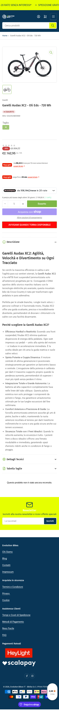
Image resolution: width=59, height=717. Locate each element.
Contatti (6, 565)
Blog (4, 558)
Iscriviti (50, 521)
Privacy (6, 593)
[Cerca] (52, 25)
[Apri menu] (53, 16)
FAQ (4, 635)
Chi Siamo (7, 551)
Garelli (5, 100)
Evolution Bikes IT (18, 687)
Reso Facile (8, 628)
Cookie (6, 600)
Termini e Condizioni (12, 586)
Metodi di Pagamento (13, 621)
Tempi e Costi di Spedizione (16, 615)
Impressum (8, 571)
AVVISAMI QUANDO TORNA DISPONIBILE (29, 224)
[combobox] (29, 25)
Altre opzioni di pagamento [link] (29, 217)
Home (4, 35)
